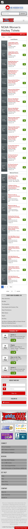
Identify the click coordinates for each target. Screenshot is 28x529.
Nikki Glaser (5, 313)
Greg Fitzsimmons (6, 310)
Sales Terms (5, 481)
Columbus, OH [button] (6, 34)
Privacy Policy (5, 484)
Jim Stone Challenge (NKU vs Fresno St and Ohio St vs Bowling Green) (13, 322)
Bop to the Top (15, 357)
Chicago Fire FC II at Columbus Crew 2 (12, 326)
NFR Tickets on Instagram (8, 452)
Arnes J (13, 335)
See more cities (6, 377)
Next (11, 287)
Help (3, 479)
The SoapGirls (5, 304)
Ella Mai (4, 301)
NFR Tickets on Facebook (8, 449)
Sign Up (14, 393)
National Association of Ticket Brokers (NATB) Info (14, 468)
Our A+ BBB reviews (7, 463)
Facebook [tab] (6, 402)
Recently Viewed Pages (21, 527)
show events (13, 291)
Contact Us (4, 497)
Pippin (3, 315)
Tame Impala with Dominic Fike (10, 307)
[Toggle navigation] (24, 20)
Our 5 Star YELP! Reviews (8, 460)
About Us (4, 492)
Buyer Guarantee (6, 494)
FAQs (3, 476)
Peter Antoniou (6, 298)
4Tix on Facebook (6, 447)
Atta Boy (4, 318)
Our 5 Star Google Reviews (8, 465)
